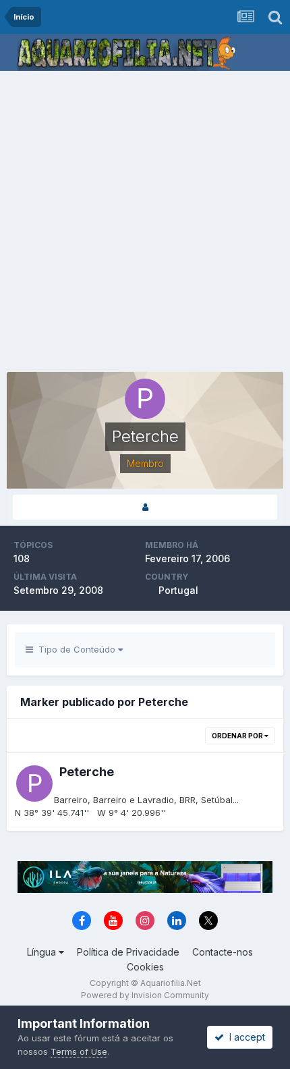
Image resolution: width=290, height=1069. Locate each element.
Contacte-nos (222, 952)
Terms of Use (79, 1051)
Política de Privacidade (128, 952)
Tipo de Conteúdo (75, 649)
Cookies (145, 966)
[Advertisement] (145, 223)
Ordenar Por (238, 736)
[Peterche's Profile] (145, 507)
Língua (43, 952)
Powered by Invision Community (145, 995)
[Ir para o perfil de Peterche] (34, 783)
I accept (244, 1037)
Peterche (86, 772)
